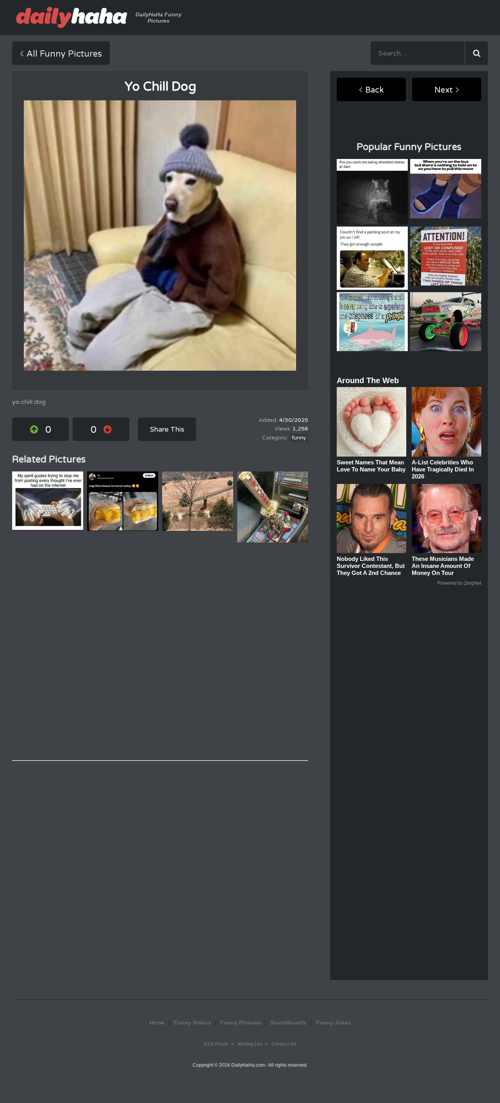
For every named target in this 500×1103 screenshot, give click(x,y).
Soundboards (288, 1022)
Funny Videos (192, 1022)
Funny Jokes (333, 1022)
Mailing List (250, 1044)
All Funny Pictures (64, 54)
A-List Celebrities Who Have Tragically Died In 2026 (443, 469)
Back (374, 90)
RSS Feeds (216, 1044)
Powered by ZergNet (459, 583)
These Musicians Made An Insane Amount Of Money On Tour (443, 565)
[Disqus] (160, 651)
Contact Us (283, 1044)
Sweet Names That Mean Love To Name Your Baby (371, 466)
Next (443, 90)
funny (299, 438)
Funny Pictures (240, 1022)
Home (156, 1022)
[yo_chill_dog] (160, 235)
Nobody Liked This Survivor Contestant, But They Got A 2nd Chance (371, 565)
